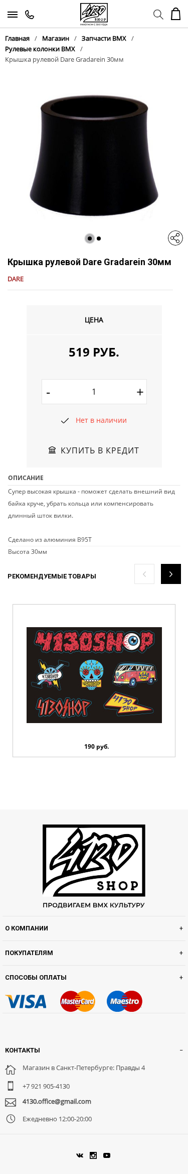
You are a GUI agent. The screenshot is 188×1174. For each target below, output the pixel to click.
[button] (90, 239)
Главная (17, 38)
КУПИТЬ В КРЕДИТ (100, 450)
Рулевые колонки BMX (40, 48)
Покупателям (29, 953)
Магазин (55, 38)
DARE (16, 278)
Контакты (22, 1050)
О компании (26, 928)
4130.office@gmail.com (57, 1101)
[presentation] (144, 574)
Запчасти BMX (104, 38)
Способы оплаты (36, 977)
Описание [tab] (26, 478)
